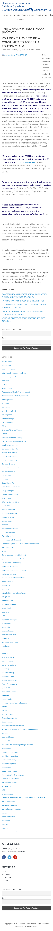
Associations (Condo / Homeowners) (16, 392)
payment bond (7, 661)
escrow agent (7, 521)
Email (4, 338)
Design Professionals (10, 494)
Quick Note (6, 688)
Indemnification (7, 582)
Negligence (6, 646)
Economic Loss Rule (9, 513)
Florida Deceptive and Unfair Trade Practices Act (20, 544)
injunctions (6, 585)
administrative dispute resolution (14, 373)
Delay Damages (8, 491)
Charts (4, 434)
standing (5, 733)
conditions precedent (10, 445)
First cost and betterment (11, 540)
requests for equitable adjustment (14, 703)
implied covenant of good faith (13, 578)
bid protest (6, 407)
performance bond (9, 665)
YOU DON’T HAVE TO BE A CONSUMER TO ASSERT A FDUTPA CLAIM (21, 42)
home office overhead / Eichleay (14, 570)
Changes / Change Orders (12, 430)
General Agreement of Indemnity (14, 555)
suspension (6, 767)
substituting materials (10, 756)
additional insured (8, 369)
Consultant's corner (9, 456)
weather (5, 824)
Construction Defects (10, 449)
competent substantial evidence (14, 441)
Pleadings (5, 669)
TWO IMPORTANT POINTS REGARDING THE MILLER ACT (23, 301)
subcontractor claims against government (17, 745)
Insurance (5, 589)
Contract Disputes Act (10, 460)
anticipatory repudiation (11, 377)
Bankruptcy (6, 403)
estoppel (5, 525)
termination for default (10, 779)
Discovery (5, 506)
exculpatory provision (10, 528)
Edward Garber (34, 50)
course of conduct (8, 472)
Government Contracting (11, 563)
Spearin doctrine (8, 722)
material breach (8, 631)
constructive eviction (9, 453)
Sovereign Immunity (9, 718)
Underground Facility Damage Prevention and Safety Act (23, 798)
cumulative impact (8, 475)
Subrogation (6, 748)
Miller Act (5, 638)
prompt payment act (9, 680)
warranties (6, 820)
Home (5, 15)
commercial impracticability (12, 437)
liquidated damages (9, 619)
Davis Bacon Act (8, 483)
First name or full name (11, 329)
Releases (5, 695)
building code (7, 415)
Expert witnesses (8, 532)
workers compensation (10, 832)
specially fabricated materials (13, 726)
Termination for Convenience (13, 775)
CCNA (4, 426)
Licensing (5, 612)
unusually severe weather (11, 809)
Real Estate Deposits (10, 692)
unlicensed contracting (10, 805)
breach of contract (9, 411)
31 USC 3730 (7, 362)
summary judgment (9, 764)
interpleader (6, 597)
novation (5, 654)
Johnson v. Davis (8, 601)
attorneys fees (7, 400)
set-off (4, 710)
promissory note (8, 676)
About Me (15, 15)
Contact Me (28, 15)
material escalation (9, 635)
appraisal (5, 381)
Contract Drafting (8, 464)
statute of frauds (8, 737)
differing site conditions (10, 502)
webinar (5, 828)
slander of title (7, 714)
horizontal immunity (9, 574)
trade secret (6, 786)
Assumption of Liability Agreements (15, 396)
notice (4, 650)
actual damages (27, 162)
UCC (3, 790)
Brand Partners (31, 926)
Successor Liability (9, 760)
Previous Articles (44, 15)
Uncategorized (7, 794)
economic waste (8, 517)
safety (4, 707)
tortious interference (10, 782)
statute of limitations (9, 741)
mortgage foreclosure (10, 642)
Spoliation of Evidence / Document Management (20, 729)
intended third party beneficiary (14, 593)
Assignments (7, 388)
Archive (5, 880)
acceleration (6, 365)
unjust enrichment (8, 801)
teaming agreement (9, 771)
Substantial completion (10, 752)
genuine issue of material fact (13, 559)
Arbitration (6, 384)
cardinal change (8, 419)
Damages (5, 479)
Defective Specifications (11, 487)
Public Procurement (9, 684)
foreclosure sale (8, 547)
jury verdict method (9, 604)
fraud (4, 551)
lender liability (7, 608)
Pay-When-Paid (8, 657)
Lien (3, 616)
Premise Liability (8, 673)
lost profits (6, 627)
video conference (8, 817)
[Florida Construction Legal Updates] (26, 10)
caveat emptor (7, 422)
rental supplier (7, 699)
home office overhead (10, 566)
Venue (4, 813)
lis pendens (6, 623)
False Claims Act (8, 536)
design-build (6, 498)
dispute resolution (8, 510)
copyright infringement (10, 468)
